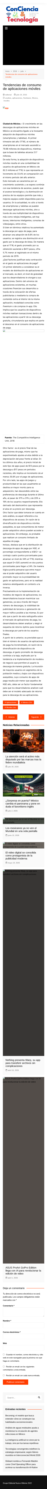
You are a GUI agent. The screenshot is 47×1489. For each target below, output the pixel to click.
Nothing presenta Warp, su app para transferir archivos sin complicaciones (23, 1063)
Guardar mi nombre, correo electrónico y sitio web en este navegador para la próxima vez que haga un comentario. (23, 1358)
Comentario (8, 1306)
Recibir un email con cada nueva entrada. (23, 1375)
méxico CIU (27, 702)
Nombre (7, 1321)
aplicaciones (17, 98)
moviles (7, 101)
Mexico (35, 98)
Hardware (27, 98)
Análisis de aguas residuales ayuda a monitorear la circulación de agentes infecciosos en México (22, 1431)
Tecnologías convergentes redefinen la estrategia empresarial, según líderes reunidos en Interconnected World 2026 (22, 1452)
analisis (8, 98)
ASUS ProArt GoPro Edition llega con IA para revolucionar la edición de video (23, 1270)
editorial (8, 95)
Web (5, 1343)
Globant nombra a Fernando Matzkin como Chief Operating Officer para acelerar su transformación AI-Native (21, 1464)
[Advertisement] (23, 48)
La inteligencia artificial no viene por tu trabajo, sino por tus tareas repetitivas (22, 1441)
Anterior (11, 717)
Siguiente (35, 717)
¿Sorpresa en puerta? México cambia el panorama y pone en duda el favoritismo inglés (23, 803)
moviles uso (11, 707)
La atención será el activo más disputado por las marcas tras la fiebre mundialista (23, 759)
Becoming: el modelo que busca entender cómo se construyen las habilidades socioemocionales (20, 1419)
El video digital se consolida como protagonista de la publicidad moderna (21, 855)
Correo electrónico (12, 1332)
